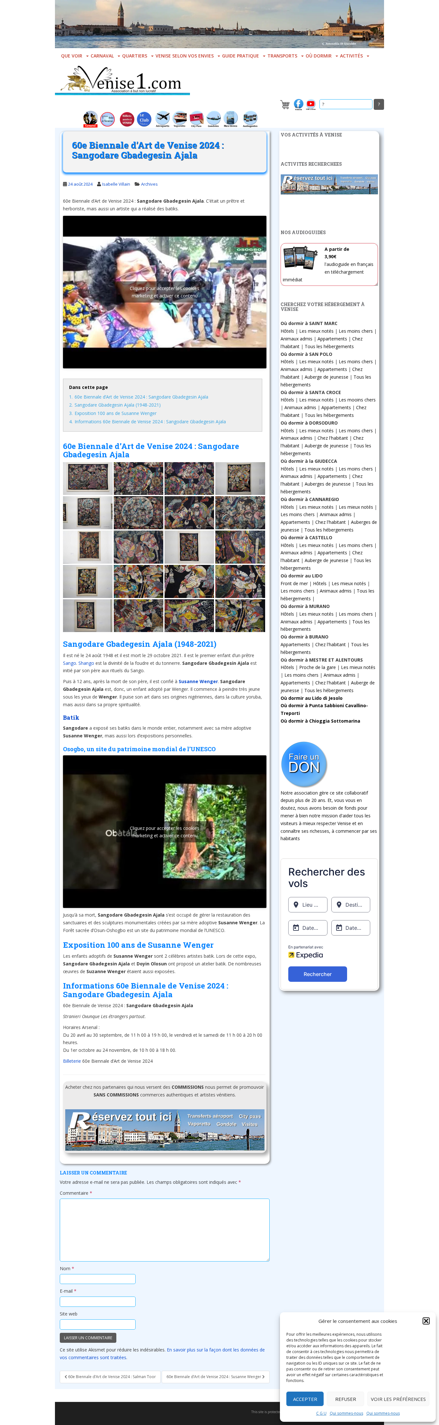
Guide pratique (240, 56)
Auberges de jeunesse (328, 484)
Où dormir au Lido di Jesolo (312, 698)
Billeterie (72, 1061)
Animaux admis (296, 339)
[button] (426, 1321)
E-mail (68, 1291)
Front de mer (294, 583)
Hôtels (287, 331)
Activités (351, 56)
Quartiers (134, 56)
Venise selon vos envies (185, 56)
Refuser (345, 1399)
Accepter (305, 1399)
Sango (69, 663)
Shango (86, 663)
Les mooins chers (357, 400)
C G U (321, 1413)
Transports (282, 56)
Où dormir (319, 56)
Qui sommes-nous (346, 1413)
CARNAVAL (102, 56)
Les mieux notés (316, 331)
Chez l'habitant (333, 438)
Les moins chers (356, 331)
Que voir (71, 56)
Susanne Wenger (198, 681)
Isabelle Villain (116, 184)
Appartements (332, 339)
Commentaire (76, 1193)
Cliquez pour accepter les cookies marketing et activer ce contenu (164, 292)
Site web (68, 1314)
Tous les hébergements (329, 346)
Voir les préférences (398, 1399)
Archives (149, 184)
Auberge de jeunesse (326, 377)
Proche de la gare (317, 667)
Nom (67, 1268)
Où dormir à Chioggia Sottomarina (320, 721)
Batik (71, 717)
